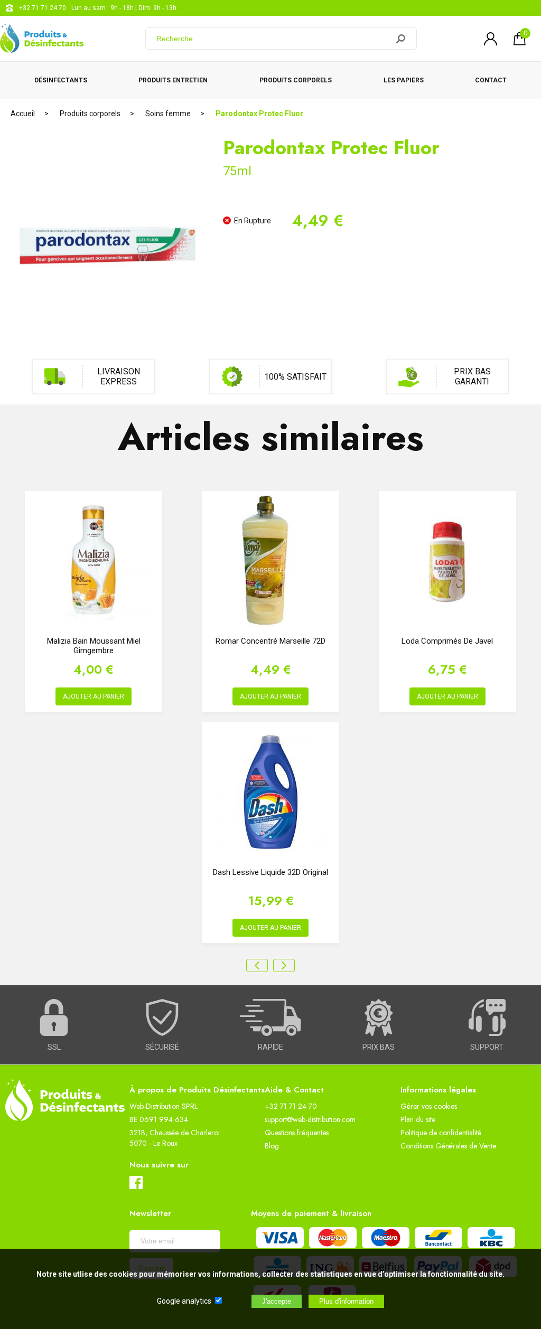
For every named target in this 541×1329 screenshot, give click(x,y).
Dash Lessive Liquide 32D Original (270, 872)
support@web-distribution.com (310, 1119)
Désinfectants (60, 80)
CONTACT (491, 80)
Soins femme (168, 113)
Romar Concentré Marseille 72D (270, 641)
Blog (272, 1146)
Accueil (23, 113)
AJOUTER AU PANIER (93, 696)
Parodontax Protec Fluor (259, 113)
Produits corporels (295, 80)
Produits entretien (173, 80)
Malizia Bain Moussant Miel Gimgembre (94, 645)
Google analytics (184, 1301)
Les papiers (404, 80)
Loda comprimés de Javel (447, 641)
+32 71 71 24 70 (42, 8)
